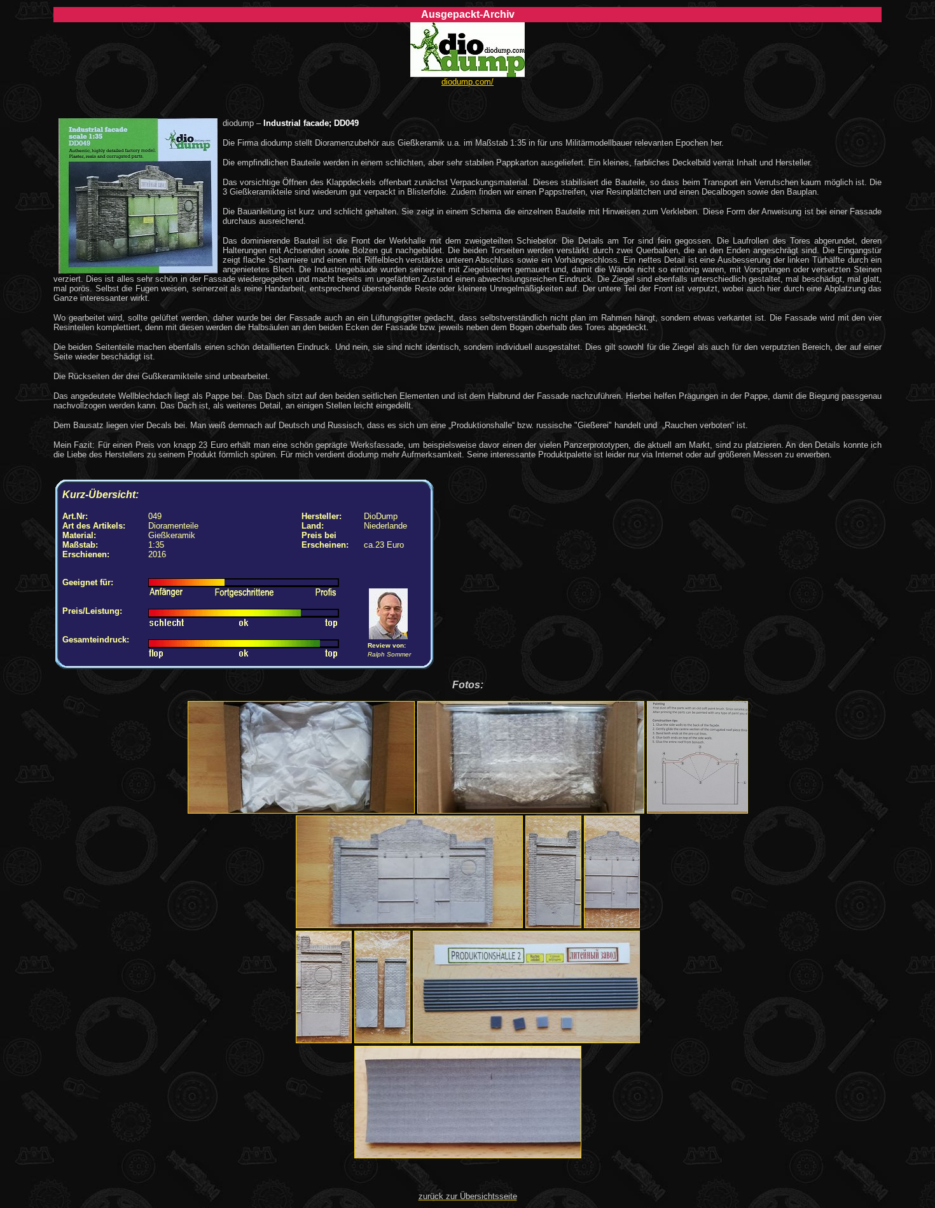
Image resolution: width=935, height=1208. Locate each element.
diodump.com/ (467, 82)
